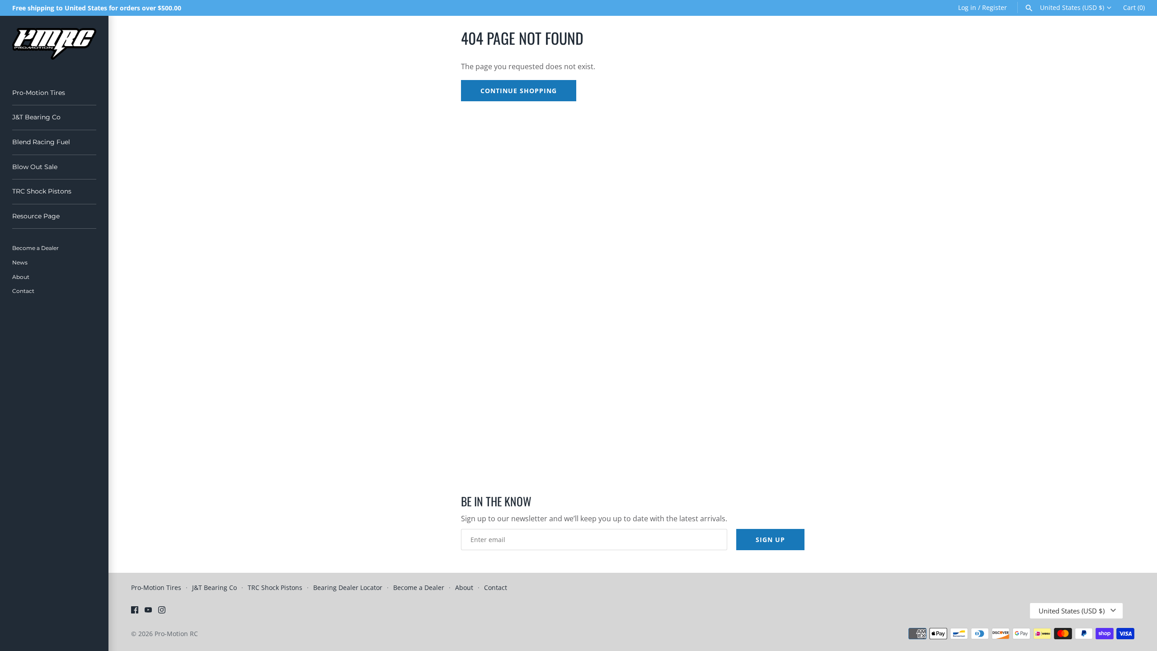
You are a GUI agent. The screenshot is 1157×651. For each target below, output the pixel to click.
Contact (23, 291)
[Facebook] (134, 612)
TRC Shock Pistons (41, 191)
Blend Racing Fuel (41, 142)
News (20, 262)
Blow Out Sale (34, 166)
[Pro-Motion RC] (54, 44)
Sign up (770, 539)
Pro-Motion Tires (38, 92)
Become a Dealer (35, 248)
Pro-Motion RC (176, 633)
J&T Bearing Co (36, 117)
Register (994, 7)
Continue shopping (518, 90)
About (20, 277)
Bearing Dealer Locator (347, 587)
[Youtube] (148, 612)
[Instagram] (161, 612)
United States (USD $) (1072, 7)
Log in (967, 7)
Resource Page (36, 216)
